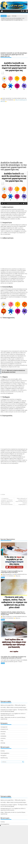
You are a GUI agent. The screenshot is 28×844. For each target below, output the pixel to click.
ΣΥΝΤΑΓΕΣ (3, 738)
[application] (14, 188)
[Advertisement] (14, 37)
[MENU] (27, 11)
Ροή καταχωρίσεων (5, 753)
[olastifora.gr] (14, 9)
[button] (14, 188)
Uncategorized (4, 727)
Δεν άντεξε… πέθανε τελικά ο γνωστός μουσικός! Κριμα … (14, 707)
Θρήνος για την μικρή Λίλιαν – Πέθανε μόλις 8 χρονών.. (13, 705)
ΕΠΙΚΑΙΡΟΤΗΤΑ (4, 729)
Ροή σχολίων (3, 755)
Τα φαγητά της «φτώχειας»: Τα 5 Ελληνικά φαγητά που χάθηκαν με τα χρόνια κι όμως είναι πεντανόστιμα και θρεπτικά (7, 501)
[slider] (13, 203)
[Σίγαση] (23, 203)
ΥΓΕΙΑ (2, 740)
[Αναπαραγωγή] (2, 203)
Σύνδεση (3, 750)
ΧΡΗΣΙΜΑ (3, 494)
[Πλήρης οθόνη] (25, 203)
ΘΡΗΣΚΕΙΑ (3, 731)
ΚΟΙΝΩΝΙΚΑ (3, 736)
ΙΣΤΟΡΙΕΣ (3, 733)
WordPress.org (4, 757)
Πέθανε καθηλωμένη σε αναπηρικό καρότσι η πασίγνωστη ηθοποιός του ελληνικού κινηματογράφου (21, 501)
